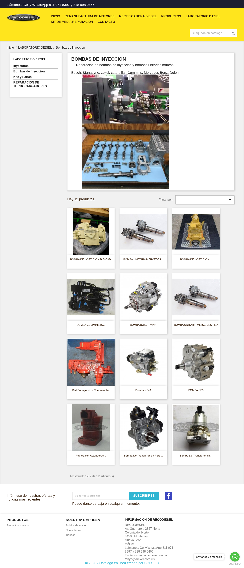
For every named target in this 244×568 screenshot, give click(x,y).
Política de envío (76, 525)
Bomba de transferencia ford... (143, 455)
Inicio (55, 16)
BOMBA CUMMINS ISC (91, 324)
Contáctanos (73, 530)
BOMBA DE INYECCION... (196, 259)
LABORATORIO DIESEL (203, 16)
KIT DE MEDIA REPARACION (72, 21)
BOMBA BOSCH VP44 (143, 324)
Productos (171, 16)
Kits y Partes (22, 77)
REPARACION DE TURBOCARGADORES (30, 84)
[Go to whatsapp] (235, 557)
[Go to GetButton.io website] (235, 564)
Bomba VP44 (143, 390)
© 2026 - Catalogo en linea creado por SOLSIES (122, 563)
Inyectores (21, 65)
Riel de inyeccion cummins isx (90, 390)
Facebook (168, 496)
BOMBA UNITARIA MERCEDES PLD (196, 324)
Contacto (106, 21)
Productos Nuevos (18, 525)
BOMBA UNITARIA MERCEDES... (143, 259)
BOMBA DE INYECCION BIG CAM (90, 259)
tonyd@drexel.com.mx (140, 559)
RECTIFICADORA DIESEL (138, 16)
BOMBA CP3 (196, 390)
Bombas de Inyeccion (29, 71)
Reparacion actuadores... (90, 455)
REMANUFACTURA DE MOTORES (90, 16)
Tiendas (70, 534)
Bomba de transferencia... (196, 455)
